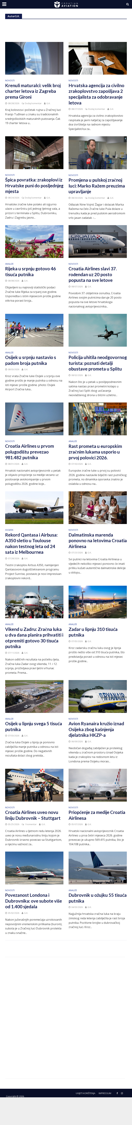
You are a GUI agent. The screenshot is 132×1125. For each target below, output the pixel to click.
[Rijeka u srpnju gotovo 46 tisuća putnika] (34, 241)
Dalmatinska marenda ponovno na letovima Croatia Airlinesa (98, 540)
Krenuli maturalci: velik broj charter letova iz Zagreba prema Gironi (33, 91)
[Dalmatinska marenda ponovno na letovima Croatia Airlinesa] (98, 507)
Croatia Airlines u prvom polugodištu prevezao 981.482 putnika (29, 451)
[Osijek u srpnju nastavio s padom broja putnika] (34, 330)
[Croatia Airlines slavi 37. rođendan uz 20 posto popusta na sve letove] (98, 241)
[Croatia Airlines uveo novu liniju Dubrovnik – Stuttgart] (34, 785)
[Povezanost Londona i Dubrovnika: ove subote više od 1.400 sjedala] (34, 868)
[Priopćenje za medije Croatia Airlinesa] (98, 785)
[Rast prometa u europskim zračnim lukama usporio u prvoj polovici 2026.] (98, 419)
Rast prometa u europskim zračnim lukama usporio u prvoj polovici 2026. (95, 451)
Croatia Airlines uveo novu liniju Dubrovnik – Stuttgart (32, 815)
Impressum (105, 1093)
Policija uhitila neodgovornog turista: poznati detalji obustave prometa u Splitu (98, 363)
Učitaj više (66, 948)
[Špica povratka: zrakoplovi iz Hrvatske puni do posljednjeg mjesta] (34, 152)
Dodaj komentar (33, 103)
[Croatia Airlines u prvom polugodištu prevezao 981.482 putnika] (34, 419)
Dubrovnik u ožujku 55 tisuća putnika (98, 898)
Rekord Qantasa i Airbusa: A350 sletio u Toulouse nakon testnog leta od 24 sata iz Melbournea (31, 543)
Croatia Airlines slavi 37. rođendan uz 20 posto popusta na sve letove (93, 274)
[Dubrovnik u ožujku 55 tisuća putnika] (98, 868)
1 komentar (31, 824)
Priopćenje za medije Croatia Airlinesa (97, 815)
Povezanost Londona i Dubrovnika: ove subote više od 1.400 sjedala (33, 900)
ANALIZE (9, 264)
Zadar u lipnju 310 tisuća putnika (93, 632)
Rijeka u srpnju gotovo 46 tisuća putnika (30, 271)
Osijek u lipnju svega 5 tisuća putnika (33, 726)
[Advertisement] (35, 1013)
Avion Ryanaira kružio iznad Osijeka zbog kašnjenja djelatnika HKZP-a (96, 729)
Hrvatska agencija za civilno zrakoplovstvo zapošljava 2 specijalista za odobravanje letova (96, 94)
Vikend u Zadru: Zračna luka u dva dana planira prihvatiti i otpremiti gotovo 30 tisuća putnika (34, 637)
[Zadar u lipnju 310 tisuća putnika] (98, 602)
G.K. (48, 103)
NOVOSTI (10, 80)
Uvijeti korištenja (85, 1093)
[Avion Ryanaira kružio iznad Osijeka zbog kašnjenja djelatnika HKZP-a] (98, 696)
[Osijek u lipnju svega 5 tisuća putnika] (34, 696)
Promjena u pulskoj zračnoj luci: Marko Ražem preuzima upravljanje (97, 185)
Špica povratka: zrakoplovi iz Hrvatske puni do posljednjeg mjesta (34, 185)
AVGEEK (9, 530)
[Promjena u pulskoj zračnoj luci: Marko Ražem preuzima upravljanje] (98, 152)
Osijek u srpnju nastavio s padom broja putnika (30, 360)
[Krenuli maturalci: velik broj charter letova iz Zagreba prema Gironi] (34, 58)
